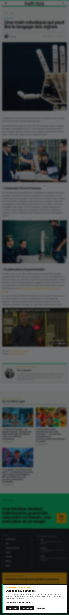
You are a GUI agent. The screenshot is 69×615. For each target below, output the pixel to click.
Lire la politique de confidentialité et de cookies (19, 602)
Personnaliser (40, 608)
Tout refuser (12, 608)
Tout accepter (27, 608)
